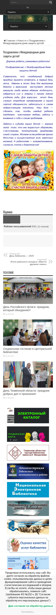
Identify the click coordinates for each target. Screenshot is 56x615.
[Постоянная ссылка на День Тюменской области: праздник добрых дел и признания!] (28, 386)
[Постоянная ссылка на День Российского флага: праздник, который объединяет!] (28, 303)
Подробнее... (28, 611)
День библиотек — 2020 (21, 255)
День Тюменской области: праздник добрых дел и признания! (26, 392)
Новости (21, 40)
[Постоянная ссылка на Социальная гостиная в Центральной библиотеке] (28, 345)
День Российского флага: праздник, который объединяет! (26, 308)
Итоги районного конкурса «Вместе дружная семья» (29, 262)
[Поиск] (50, 2)
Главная (10, 40)
